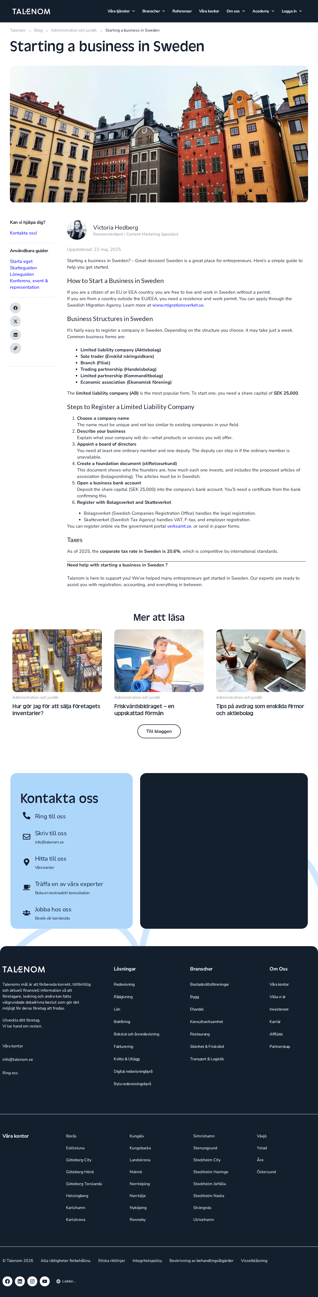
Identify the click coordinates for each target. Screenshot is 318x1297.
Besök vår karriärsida (52, 918)
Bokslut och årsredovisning (136, 1034)
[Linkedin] (20, 1281)
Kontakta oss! (23, 233)
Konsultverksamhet (206, 1021)
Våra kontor (209, 11)
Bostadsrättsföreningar (209, 984)
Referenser (182, 11)
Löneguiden (22, 274)
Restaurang (199, 1034)
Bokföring (122, 1021)
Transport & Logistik (207, 1059)
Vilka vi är (278, 997)
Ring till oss (50, 816)
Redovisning (124, 984)
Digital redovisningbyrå (133, 1071)
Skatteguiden (23, 268)
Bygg (194, 997)
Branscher (151, 11)
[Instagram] (32, 1281)
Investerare (279, 1009)
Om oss (233, 11)
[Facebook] (7, 1281)
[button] (15, 307)
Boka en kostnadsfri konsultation (62, 893)
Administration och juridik (35, 697)
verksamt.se (179, 526)
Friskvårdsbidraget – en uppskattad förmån (144, 709)
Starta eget (21, 261)
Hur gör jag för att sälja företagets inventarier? (56, 709)
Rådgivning (123, 997)
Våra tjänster (119, 11)
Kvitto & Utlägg (127, 1059)
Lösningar (125, 969)
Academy (260, 11)
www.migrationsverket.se (177, 305)
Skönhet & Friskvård (207, 1046)
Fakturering (123, 1046)
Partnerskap (280, 1046)
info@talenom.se (49, 842)
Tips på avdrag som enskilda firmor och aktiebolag (260, 709)
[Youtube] (45, 1281)
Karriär (275, 1021)
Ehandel (197, 1009)
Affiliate (276, 1034)
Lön (117, 1009)
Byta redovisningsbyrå (132, 1084)
